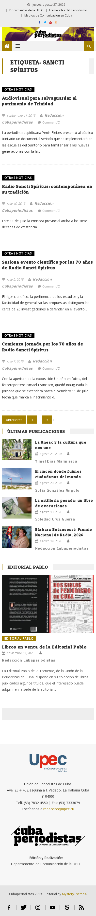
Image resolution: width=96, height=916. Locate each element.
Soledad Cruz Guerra (55, 519)
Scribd (67, 909)
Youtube (52, 909)
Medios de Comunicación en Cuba (48, 15)
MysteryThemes (74, 894)
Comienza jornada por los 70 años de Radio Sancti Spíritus (42, 346)
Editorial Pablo (27, 567)
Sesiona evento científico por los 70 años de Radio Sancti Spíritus (47, 264)
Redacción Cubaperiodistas (62, 548)
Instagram (38, 909)
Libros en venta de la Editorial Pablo (44, 646)
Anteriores (14, 419)
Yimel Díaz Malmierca (56, 461)
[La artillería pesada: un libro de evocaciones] (17, 508)
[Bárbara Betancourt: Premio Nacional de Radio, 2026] (17, 537)
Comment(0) (51, 122)
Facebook (9, 909)
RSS (81, 909)
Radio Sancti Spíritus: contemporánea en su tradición (47, 189)
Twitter (23, 909)
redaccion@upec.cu (58, 809)
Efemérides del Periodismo (68, 10)
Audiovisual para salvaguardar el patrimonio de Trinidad (39, 100)
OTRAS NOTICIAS (18, 89)
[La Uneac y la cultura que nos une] (17, 449)
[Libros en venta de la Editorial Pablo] (48, 604)
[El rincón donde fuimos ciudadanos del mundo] (17, 478)
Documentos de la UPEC (26, 10)
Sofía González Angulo (57, 490)
